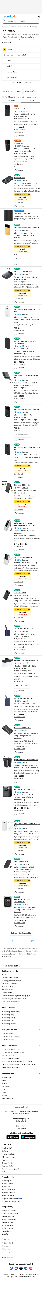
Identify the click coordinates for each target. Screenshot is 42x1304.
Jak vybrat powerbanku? (23, 213)
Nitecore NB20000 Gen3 (22, 728)
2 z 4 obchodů (18, 298)
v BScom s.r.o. (18, 681)
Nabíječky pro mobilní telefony (12, 981)
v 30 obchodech (19, 717)
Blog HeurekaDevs (8, 1166)
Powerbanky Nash (8, 1021)
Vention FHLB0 (19, 178)
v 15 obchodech (19, 129)
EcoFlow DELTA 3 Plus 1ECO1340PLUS (22, 901)
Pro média (5, 1160)
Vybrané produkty (9, 1046)
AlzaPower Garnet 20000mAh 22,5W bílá (27, 310)
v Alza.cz (17, 255)
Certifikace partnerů (8, 1252)
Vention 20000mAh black (23, 271)
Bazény (4, 1083)
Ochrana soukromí (8, 1196)
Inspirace (5, 1255)
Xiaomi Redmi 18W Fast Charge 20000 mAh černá (25, 342)
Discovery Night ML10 (9, 1055)
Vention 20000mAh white (23, 557)
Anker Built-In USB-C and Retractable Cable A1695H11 (24, 524)
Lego (3, 1089)
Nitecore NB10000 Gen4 (22, 485)
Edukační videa (7, 1231)
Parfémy (4, 1080)
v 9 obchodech (19, 164)
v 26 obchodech (19, 923)
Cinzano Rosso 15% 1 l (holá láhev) (13, 1052)
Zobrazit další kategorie (21, 82)
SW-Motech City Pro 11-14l (10, 1050)
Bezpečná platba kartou (10, 1199)
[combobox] (21, 21)
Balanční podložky (8, 987)
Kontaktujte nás (21, 1121)
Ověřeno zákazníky (8, 1243)
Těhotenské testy (8, 993)
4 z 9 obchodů (18, 617)
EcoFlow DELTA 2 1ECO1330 (24, 789)
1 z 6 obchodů (18, 510)
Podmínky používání (8, 1154)
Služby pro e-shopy (8, 1216)
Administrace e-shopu (9, 1210)
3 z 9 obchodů (18, 889)
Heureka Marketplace (9, 1219)
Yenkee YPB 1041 (20, 108)
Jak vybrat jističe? (8, 1034)
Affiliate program (7, 1228)
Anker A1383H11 (20, 593)
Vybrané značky (8, 1008)
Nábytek (4, 1095)
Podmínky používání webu (26, 1277)
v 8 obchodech (19, 778)
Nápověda (5, 1234)
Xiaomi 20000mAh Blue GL (23, 698)
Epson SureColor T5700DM (10, 1058)
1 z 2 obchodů (18, 202)
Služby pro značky (8, 1222)
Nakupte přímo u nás (8, 1190)
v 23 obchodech (19, 364)
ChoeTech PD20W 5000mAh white (26, 660)
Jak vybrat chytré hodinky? (11, 1037)
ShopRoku (5, 1246)
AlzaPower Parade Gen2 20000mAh (26, 409)
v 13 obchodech (19, 749)
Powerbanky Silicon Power (10, 1012)
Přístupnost (6, 1172)
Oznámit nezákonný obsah (10, 1169)
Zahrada (4, 1092)
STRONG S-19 (19, 143)
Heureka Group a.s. (26, 1274)
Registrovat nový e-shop (10, 1213)
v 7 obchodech (19, 546)
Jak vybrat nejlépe (9, 1030)
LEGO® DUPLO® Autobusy (10, 1002)
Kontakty (5, 1151)
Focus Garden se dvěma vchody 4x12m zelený (17, 1061)
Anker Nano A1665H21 (22, 861)
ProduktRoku (6, 1249)
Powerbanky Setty (8, 1015)
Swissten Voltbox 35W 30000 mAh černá (26, 376)
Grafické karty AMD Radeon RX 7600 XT (15, 999)
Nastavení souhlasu (8, 1193)
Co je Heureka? (7, 1148)
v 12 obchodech (19, 649)
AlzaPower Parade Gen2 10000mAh (26, 228)
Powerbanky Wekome (9, 1024)
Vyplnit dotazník (21, 1128)
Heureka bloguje (7, 1163)
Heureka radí (6, 1187)
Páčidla (4, 975)
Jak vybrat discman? (8, 1040)
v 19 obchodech (19, 398)
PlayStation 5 (6, 1086)
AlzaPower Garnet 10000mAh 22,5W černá (27, 448)
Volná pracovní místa (8, 1157)
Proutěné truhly (7, 990)
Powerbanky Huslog (8, 1018)
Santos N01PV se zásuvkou (11, 1067)
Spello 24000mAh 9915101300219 (26, 760)
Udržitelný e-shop (8, 1258)
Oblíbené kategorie (10, 971)
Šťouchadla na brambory (10, 984)
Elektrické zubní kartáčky (10, 978)
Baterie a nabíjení (23, 27)
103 (32, 941)
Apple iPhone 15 (7, 1077)
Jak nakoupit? (6, 1181)
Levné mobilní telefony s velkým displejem (16, 996)
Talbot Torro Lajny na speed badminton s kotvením (19, 1064)
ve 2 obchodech (19, 330)
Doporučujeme (8, 1073)
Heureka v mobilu (7, 1184)
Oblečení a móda (7, 1098)
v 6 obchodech (19, 810)
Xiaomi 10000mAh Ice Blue (23, 628)
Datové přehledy (7, 1225)
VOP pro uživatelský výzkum (11, 1202)
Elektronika (13, 27)
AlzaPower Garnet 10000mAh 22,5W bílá (27, 825)
